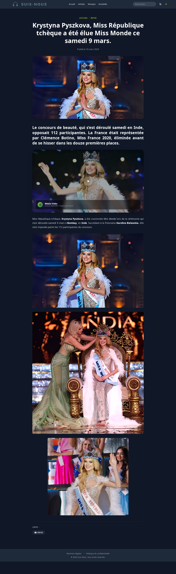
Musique (91, 4)
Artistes (81, 4)
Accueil (72, 4)
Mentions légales (74, 553)
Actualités (103, 4)
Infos (94, 18)
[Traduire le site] (160, 4)
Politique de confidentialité (97, 553)
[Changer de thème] (166, 4)
